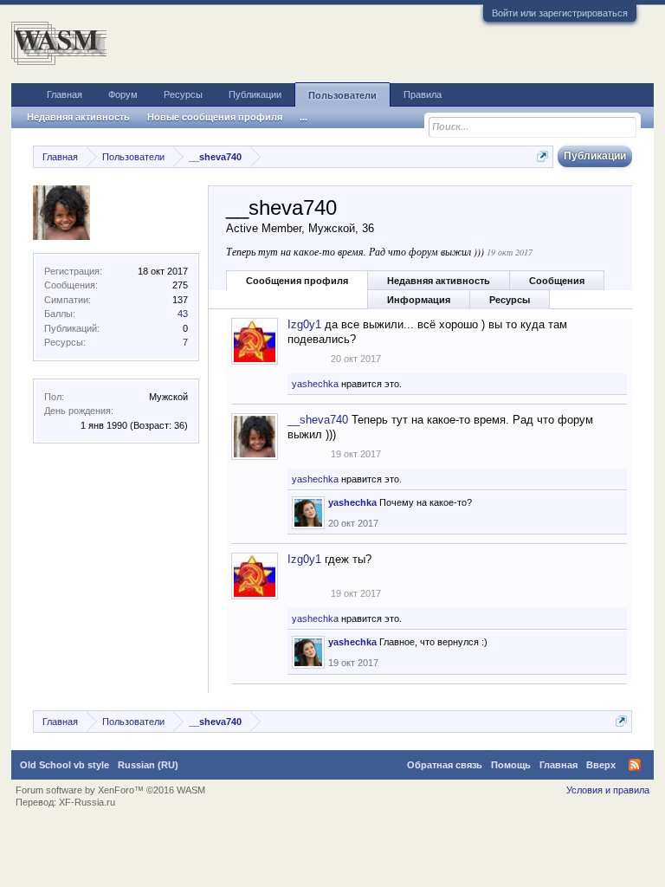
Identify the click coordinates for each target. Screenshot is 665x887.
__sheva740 (317, 419)
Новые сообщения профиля (214, 117)
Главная (64, 94)
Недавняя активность (438, 280)
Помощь (511, 765)
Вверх (601, 765)
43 (183, 313)
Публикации (255, 94)
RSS (635, 765)
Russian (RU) (148, 765)
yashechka (315, 384)
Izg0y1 (304, 324)
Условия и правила (607, 790)
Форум (123, 94)
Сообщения (556, 280)
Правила (423, 94)
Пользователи (342, 95)
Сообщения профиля (297, 280)
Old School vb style (64, 765)
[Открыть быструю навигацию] (542, 156)
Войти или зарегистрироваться (560, 13)
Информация (418, 300)
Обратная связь (444, 765)
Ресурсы (509, 300)
